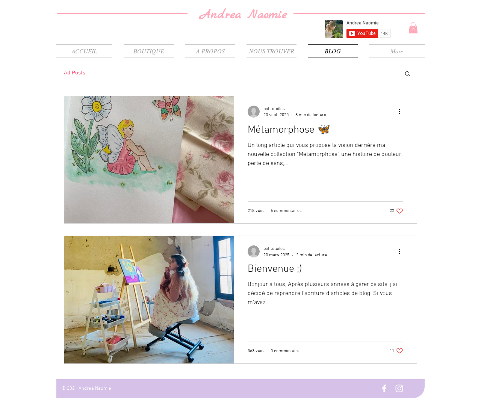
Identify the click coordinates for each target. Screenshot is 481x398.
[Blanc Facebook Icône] (384, 388)
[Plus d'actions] (402, 111)
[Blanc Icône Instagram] (399, 388)
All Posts (74, 73)
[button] (413, 27)
